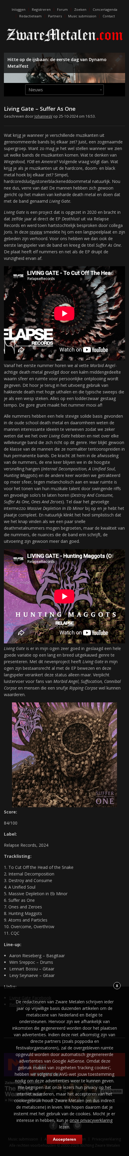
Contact (109, 16)
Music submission (82, 16)
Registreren (41, 9)
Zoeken (80, 9)
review (36, 232)
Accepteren (64, 1139)
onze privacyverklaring (91, 1120)
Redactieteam (30, 16)
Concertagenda (105, 9)
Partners (55, 16)
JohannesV (43, 116)
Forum (62, 9)
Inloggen (19, 9)
